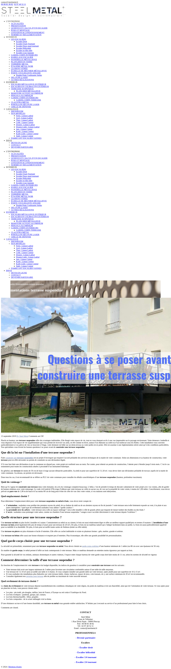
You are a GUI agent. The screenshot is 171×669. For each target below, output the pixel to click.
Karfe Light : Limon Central (27, 134)
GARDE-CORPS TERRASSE (28, 100)
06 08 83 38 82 (7, 4)
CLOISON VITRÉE (19, 68)
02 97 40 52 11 (20, 4)
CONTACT (16, 145)
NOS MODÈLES (18, 113)
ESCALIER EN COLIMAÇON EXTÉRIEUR (30, 86)
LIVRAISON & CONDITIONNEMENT (27, 32)
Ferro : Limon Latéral (24, 116)
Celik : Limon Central (24, 122)
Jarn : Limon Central (24, 129)
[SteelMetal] (33, 17)
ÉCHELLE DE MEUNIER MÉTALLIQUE (29, 71)
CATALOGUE (12, 109)
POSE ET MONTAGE (20, 30)
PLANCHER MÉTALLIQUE (28, 91)
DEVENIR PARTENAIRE (22, 147)
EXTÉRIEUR (11, 82)
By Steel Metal (22, 436)
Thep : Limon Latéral (24, 120)
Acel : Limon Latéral (24, 118)
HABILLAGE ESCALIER (22, 57)
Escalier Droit (21, 41)
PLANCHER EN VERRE (21, 62)
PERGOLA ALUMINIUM (22, 95)
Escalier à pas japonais (25, 53)
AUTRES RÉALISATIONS (22, 80)
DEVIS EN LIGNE (19, 143)
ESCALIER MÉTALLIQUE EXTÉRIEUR (28, 84)
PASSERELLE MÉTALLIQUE (24, 59)
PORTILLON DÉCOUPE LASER (25, 104)
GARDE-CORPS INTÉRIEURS (24, 55)
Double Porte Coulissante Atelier (29, 75)
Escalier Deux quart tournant (27, 46)
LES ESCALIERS (18, 39)
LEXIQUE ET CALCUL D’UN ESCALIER (29, 28)
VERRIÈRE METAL (19, 64)
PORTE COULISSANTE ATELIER (26, 73)
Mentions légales (15, 667)
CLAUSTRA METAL (20, 102)
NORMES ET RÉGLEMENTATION (26, 35)
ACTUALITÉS (17, 23)
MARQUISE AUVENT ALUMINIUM (27, 93)
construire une (19, 458)
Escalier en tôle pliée (24, 50)
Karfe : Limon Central (25, 131)
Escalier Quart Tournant (25, 44)
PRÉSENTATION (18, 26)
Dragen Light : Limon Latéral (27, 127)
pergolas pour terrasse (34, 576)
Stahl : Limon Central (24, 136)
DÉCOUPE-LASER (19, 77)
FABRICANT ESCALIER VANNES (26, 138)
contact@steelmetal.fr (9, 2)
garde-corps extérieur (90, 546)
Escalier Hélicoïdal (23, 48)
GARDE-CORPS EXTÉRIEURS (24, 98)
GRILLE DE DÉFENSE (21, 107)
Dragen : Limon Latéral (25, 125)
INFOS (9, 140)
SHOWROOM (17, 111)
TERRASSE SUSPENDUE (22, 89)
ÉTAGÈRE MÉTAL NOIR (22, 66)
